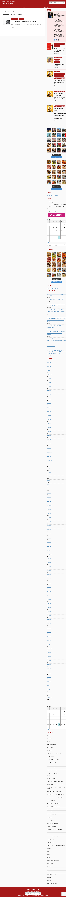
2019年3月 (49, 533)
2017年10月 (49, 599)
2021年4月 (49, 435)
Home (5, 7)
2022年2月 (49, 403)
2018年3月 (49, 578)
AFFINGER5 (46, 895)
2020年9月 (49, 464)
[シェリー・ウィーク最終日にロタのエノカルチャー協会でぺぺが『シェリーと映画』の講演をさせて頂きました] (59, 140)
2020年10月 (49, 460)
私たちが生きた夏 (37, 22)
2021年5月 (49, 431)
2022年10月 (49, 374)
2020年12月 (49, 452)
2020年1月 (49, 497)
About (15, 7)
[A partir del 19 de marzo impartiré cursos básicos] (49, 135)
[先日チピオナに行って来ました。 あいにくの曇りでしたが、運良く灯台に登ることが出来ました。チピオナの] (49, 140)
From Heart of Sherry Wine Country (33, 891)
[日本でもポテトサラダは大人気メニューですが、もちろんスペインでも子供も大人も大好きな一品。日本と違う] (54, 177)
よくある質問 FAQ (46, 7)
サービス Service (36, 7)
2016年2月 (49, 681)
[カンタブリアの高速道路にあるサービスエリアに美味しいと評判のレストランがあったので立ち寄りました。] (49, 162)
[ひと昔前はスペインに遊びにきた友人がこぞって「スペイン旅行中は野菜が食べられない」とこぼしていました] (59, 162)
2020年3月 (49, 488)
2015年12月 (49, 689)
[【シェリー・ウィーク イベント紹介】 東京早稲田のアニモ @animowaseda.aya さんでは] (49, 150)
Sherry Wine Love (7, 3)
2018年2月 (49, 583)
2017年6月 (49, 615)
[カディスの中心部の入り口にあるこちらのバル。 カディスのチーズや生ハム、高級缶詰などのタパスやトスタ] (59, 182)
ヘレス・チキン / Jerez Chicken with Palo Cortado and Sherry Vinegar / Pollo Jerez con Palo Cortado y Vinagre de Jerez (56, 352)
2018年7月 (49, 562)
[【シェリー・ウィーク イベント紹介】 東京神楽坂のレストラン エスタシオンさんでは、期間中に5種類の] (54, 150)
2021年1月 (49, 448)
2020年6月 (49, 476)
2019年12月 (49, 501)
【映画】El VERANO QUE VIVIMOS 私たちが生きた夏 (23, 21)
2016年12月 (49, 640)
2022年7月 (49, 382)
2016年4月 (49, 672)
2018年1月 (49, 587)
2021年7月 (49, 423)
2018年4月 (49, 574)
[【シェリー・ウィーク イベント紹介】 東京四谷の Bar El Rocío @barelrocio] (59, 150)
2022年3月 (49, 398)
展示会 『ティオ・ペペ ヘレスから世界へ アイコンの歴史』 (60, 50)
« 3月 (48, 242)
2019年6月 (49, 521)
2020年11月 (49, 456)
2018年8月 (49, 558)
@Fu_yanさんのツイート (52, 195)
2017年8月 (49, 607)
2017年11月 (49, 595)
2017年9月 (49, 603)
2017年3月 (49, 628)
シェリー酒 (30, 22)
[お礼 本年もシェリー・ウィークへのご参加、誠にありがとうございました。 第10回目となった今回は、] (49, 145)
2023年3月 (49, 362)
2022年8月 (49, 378)
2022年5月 (49, 390)
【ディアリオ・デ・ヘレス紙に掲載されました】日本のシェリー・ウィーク (56, 304)
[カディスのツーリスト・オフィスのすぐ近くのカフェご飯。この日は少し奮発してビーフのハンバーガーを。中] (54, 182)
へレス (26, 22)
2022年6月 (49, 386)
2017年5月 (49, 619)
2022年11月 (49, 370)
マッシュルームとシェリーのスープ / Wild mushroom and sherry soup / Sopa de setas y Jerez (56, 340)
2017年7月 (49, 611)
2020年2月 (49, 493)
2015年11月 (49, 693)
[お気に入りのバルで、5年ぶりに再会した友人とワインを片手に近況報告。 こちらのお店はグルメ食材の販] (49, 182)
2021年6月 (49, 427)
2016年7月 (49, 660)
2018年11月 (49, 550)
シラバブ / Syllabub (51, 346)
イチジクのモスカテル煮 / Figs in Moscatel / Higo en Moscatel (56, 326)
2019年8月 (49, 513)
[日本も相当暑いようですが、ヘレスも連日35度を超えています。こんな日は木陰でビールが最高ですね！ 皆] (59, 177)
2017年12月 (49, 591)
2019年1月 (49, 542)
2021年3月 (49, 439)
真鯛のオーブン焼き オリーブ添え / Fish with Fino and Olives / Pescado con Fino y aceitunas (56, 333)
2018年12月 (49, 546)
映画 (33, 22)
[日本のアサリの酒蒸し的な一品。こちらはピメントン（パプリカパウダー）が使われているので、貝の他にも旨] (54, 172)
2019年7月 (49, 517)
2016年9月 (49, 652)
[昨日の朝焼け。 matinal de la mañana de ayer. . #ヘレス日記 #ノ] (54, 140)
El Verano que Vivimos (21, 22)
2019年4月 (49, 529)
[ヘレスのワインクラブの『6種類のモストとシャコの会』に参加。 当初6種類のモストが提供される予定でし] (54, 135)
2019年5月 (49, 525)
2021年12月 (49, 411)
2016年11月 (49, 644)
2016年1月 (49, 685)
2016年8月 (49, 656)
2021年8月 (49, 419)
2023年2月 (49, 366)
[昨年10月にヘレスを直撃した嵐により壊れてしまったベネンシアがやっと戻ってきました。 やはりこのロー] (49, 130)
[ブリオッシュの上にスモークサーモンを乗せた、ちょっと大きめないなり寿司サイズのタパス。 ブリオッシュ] (59, 172)
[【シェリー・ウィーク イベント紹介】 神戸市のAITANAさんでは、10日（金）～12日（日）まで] (59, 145)
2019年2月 (49, 538)
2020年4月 (49, 484)
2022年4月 (49, 394)
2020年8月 (49, 468)
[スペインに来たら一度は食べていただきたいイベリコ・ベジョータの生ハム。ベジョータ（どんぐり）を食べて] (49, 167)
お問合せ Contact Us (26, 7)
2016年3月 (49, 677)
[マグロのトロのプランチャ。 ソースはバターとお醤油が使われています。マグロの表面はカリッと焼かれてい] (59, 167)
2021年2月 (49, 443)
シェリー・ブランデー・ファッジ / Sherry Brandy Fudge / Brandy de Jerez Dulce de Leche (60, 97)
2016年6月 (49, 664)
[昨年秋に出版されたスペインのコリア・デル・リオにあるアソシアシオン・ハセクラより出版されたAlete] (54, 130)
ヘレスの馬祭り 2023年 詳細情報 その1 (55, 299)
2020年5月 (49, 480)
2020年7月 (49, 472)
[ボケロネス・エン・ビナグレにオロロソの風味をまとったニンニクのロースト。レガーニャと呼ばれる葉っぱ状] (49, 172)
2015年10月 (49, 697)
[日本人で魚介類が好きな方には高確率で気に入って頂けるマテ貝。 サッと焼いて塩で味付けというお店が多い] (54, 162)
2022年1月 (49, 407)
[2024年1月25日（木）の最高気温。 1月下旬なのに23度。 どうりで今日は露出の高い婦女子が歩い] (59, 135)
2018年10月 (49, 554)
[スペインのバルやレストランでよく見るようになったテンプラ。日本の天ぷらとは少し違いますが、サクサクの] (49, 177)
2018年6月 (49, 566)
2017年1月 (49, 636)
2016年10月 (49, 648)
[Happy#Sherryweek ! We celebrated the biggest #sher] (54, 145)
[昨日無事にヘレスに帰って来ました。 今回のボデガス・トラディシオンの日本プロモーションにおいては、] (59, 130)
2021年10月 (49, 415)
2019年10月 (49, 505)
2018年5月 (49, 570)
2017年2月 (49, 632)
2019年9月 (49, 509)
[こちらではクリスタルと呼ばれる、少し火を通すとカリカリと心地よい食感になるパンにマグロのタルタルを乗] (54, 167)
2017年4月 (49, 623)
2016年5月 (49, 668)
